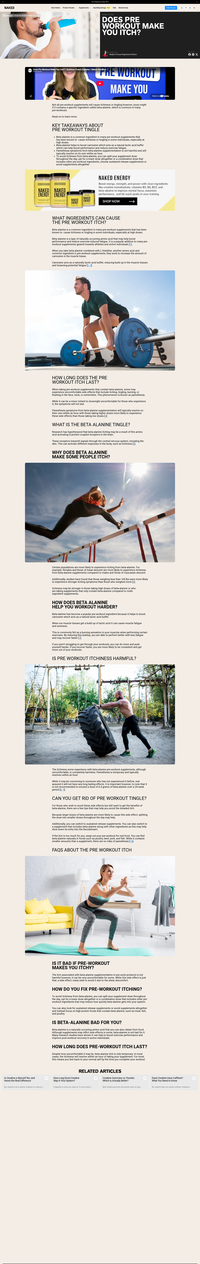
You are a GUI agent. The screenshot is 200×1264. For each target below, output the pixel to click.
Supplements (84, 8)
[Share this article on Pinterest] (193, 54)
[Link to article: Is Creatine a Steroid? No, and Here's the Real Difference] (26, 1082)
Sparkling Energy (99, 8)
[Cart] (194, 7)
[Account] (190, 7)
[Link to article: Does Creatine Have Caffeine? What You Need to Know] (174, 1082)
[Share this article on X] (196, 54)
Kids (114, 8)
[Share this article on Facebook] (189, 54)
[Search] (181, 7)
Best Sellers (55, 8)
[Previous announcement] (3, 2)
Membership (123, 8)
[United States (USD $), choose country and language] (186, 7)
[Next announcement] (196, 2)
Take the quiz (171, 8)
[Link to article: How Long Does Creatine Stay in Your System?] (75, 1082)
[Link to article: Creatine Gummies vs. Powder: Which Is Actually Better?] (125, 1082)
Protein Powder (68, 8)
